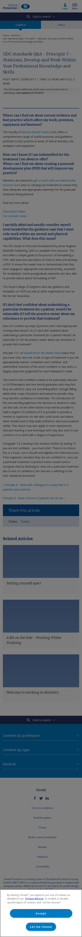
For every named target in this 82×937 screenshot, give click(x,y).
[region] (41, 913)
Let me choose (41, 927)
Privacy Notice (34, 898)
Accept (41, 913)
